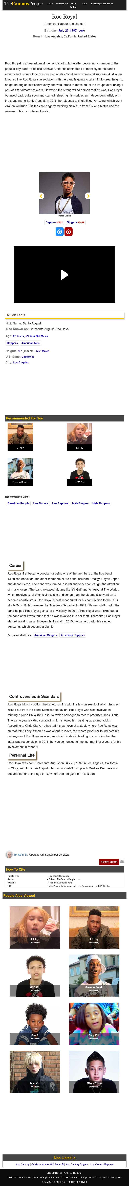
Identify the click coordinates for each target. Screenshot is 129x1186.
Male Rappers (101, 503)
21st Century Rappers (101, 1164)
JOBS (119, 1177)
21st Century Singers (77, 1164)
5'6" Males (42, 351)
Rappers (51, 222)
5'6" (19, 351)
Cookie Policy (55, 1177)
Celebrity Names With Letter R (47, 1164)
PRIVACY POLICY (75, 1177)
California (28, 357)
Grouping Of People (59, 1172)
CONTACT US (94, 1177)
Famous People (53, 1181)
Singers (72, 222)
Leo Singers (40, 503)
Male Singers (80, 503)
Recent (77, 1172)
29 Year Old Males (37, 336)
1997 (73, 30)
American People (18, 503)
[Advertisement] (66, 48)
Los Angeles (21, 362)
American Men (30, 343)
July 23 (63, 30)
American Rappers (73, 635)
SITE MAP (39, 1177)
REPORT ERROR (109, 861)
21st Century (22, 1164)
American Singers (45, 635)
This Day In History (20, 1177)
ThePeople (23, 3)
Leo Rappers (60, 503)
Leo (81, 30)
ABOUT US (109, 1177)
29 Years (18, 336)
